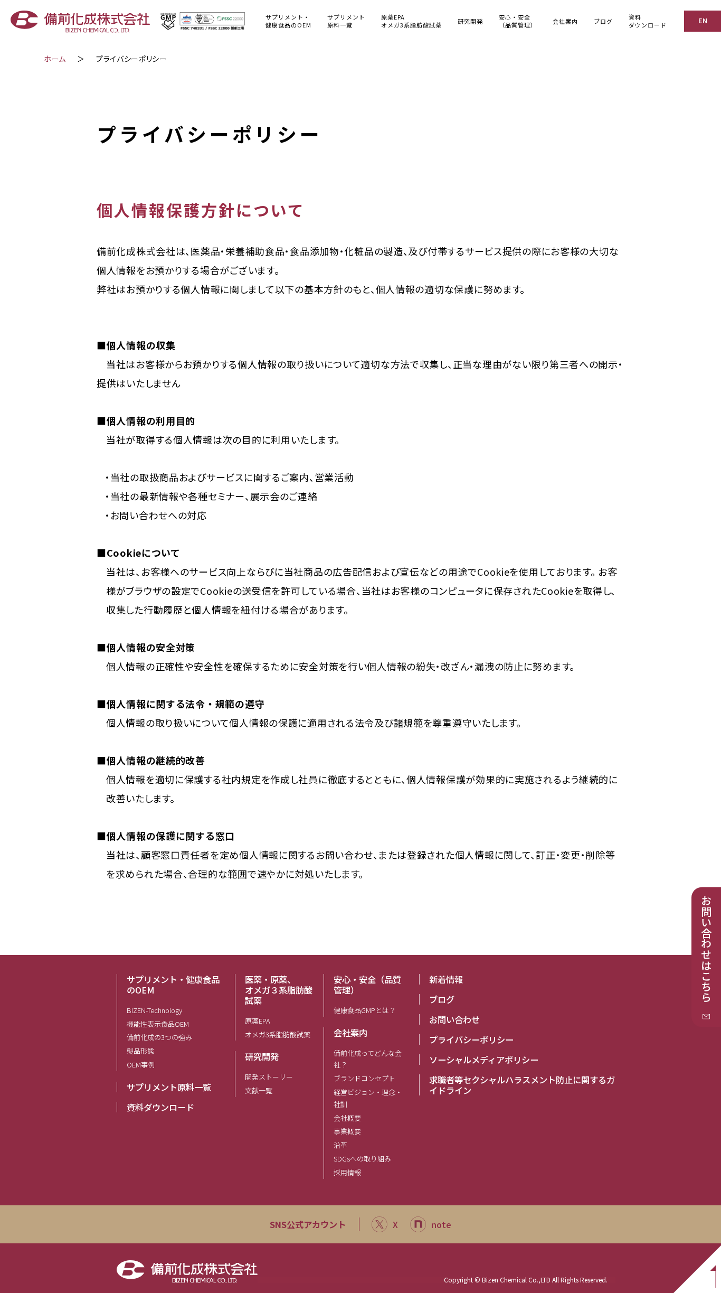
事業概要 (347, 1131)
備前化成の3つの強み (159, 1037)
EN (702, 20)
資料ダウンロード (648, 21)
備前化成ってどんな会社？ (368, 1059)
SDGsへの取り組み (362, 1159)
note (441, 1224)
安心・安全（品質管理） (367, 984)
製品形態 (140, 1051)
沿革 (340, 1145)
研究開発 (262, 1056)
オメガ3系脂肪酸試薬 (277, 1034)
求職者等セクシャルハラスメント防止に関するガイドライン (522, 1084)
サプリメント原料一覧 (169, 1087)
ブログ (603, 21)
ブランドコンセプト (364, 1078)
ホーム (55, 58)
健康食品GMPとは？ (365, 1010)
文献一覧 (258, 1090)
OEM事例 (141, 1065)
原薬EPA (257, 1021)
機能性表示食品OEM (158, 1024)
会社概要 (347, 1118)
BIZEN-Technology (154, 1010)
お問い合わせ (454, 1019)
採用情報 (347, 1172)
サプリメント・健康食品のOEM (173, 984)
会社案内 (350, 1032)
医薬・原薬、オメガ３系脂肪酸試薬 (278, 990)
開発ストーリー (269, 1077)
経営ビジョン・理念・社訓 (368, 1098)
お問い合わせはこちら (706, 949)
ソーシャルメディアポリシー (483, 1059)
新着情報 (446, 979)
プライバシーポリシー (471, 1039)
